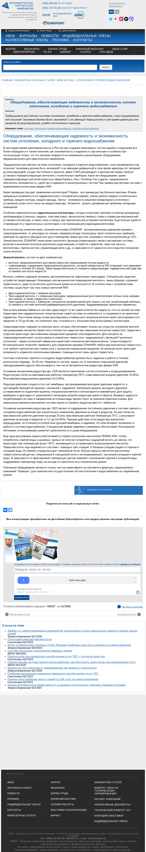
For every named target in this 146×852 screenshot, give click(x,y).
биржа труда (57, 48)
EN (117, 11)
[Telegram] (10, 510)
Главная (7, 80)
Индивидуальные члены (87, 36)
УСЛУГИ (85, 51)
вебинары (31, 48)
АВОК (10, 36)
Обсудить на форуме (132, 607)
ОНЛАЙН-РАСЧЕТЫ (62, 804)
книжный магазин (89, 48)
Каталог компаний (107, 799)
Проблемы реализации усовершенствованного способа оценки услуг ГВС (52, 673)
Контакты (82, 40)
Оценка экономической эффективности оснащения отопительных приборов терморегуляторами (66, 685)
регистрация (46, 31)
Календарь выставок (108, 815)
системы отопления (35, 128)
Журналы (28, 36)
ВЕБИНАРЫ (57, 787)
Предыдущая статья (19, 614)
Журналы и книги (19, 787)
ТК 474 (47, 51)
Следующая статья (127, 614)
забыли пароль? (69, 31)
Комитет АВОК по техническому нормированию (106, 790)
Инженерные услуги (21, 815)
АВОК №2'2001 (65, 80)
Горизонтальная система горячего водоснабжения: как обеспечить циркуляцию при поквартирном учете (71, 662)
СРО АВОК (106, 51)
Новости (50, 36)
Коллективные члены (27, 40)
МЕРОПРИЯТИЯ (24, 51)
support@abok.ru (117, 3)
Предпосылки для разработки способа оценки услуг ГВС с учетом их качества (56, 656)
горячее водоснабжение (59, 128)
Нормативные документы (112, 804)
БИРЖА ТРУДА (59, 793)
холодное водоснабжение (85, 128)
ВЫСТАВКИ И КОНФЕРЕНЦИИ (69, 810)
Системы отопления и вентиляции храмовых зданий (39, 650)
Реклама (60, 40)
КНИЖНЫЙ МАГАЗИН (63, 798)
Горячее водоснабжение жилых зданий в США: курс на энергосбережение (52, 679)
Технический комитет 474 (112, 810)
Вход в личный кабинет (20, 31)
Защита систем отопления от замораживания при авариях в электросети (52, 667)
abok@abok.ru (116, 6)
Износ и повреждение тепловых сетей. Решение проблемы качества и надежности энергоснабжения (69, 645)
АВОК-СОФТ (120, 48)
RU (111, 11)
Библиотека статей (107, 782)
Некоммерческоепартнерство (21, 6)
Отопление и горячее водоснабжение (103, 80)
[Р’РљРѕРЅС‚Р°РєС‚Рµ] (5, 510)
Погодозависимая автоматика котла (29, 639)
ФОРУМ (10, 48)
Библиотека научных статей (34, 80)
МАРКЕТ (65, 51)
